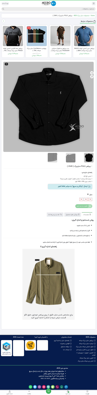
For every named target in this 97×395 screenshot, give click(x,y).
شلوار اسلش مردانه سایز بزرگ (84, 347)
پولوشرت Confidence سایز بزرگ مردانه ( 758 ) (36, 50)
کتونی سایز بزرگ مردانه (86, 358)
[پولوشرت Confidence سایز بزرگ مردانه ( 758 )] (37, 36)
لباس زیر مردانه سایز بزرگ (85, 361)
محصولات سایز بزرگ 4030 (81, 16)
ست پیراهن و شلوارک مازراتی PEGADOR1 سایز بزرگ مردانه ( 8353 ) (60, 50)
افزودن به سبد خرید (81, 206)
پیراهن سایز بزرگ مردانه (86, 341)
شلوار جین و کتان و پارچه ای (84, 350)
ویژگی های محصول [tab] (72, 215)
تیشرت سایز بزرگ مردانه (86, 344)
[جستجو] (3, 9)
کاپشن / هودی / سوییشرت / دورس (86, 354)
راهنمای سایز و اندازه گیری (61, 341)
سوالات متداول (65, 347)
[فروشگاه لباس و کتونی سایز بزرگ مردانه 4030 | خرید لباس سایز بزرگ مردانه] (48, 3)
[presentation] (3, 21)
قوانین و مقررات (64, 344)
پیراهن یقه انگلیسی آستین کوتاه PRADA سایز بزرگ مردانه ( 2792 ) (13, 50)
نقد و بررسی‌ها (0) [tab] (54, 215)
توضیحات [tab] (86, 215)
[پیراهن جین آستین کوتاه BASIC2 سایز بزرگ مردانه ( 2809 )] (84, 36)
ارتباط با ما (66, 350)
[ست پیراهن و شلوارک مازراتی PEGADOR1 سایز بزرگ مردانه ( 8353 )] (60, 36)
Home (93, 16)
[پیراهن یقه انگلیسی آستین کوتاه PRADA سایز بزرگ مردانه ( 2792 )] (13, 36)
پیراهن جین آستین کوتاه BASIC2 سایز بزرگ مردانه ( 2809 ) (84, 50)
